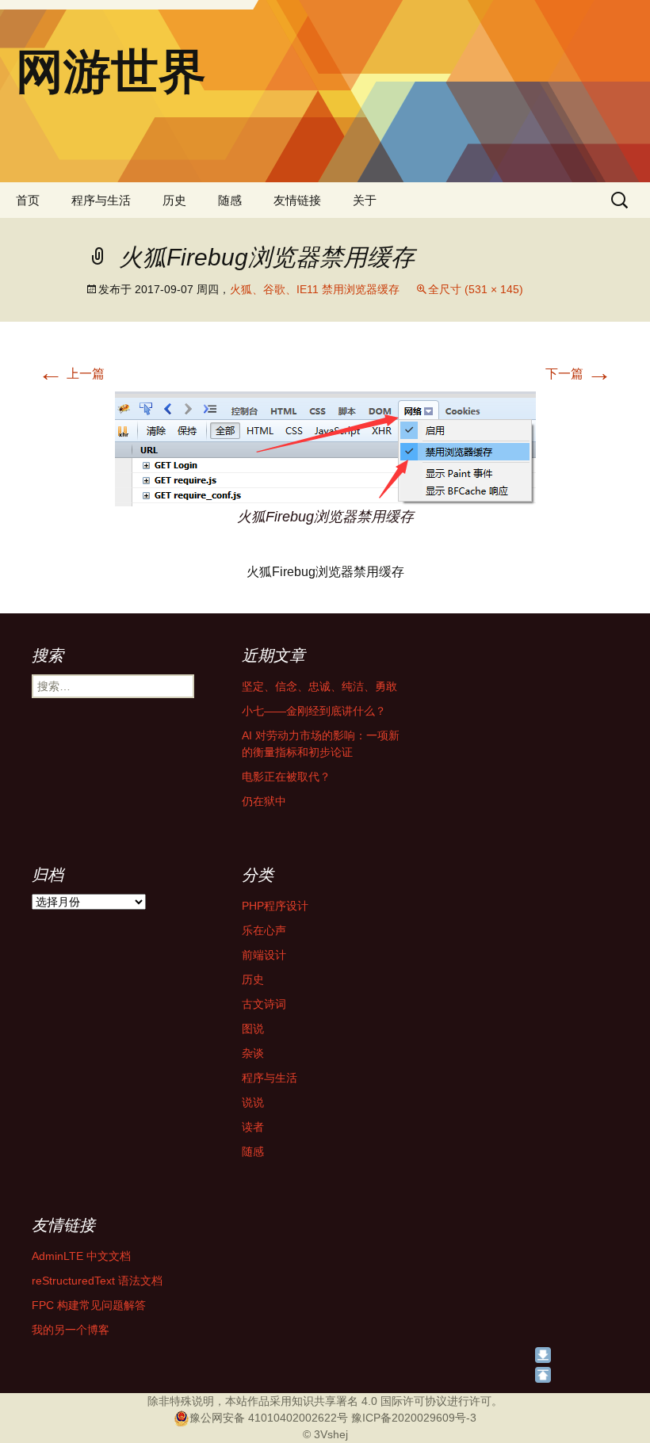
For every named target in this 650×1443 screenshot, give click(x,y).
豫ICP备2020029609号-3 (413, 1417)
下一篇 (578, 373)
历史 (174, 200)
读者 (253, 1126)
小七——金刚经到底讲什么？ (314, 710)
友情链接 (297, 200)
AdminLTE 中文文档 (81, 1256)
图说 (253, 1028)
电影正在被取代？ (286, 776)
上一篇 (71, 373)
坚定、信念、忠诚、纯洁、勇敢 (319, 686)
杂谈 (253, 1053)
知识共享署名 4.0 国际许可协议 (369, 1401)
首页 (28, 200)
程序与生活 (101, 200)
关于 (365, 200)
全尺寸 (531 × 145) (475, 289)
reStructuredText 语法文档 (97, 1280)
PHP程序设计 (275, 905)
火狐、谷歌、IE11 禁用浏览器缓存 (315, 289)
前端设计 (264, 955)
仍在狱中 (264, 801)
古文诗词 (264, 1004)
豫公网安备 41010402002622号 (268, 1417)
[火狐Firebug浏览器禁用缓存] (325, 448)
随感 (230, 200)
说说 (253, 1102)
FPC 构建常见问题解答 (89, 1305)
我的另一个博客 (70, 1329)
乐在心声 (264, 930)
